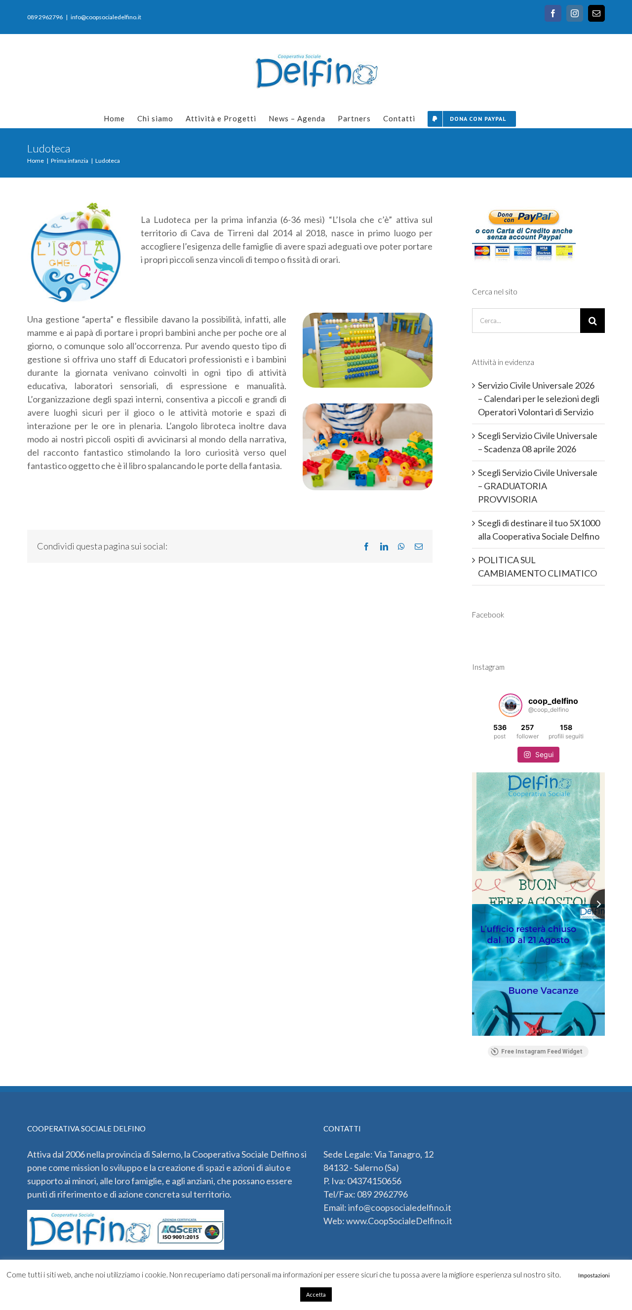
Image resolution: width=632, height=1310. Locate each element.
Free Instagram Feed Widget (542, 1051)
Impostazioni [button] (594, 1275)
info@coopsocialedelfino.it (106, 17)
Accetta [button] (316, 1294)
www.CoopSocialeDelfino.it (399, 1220)
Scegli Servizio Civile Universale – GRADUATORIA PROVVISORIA (537, 486)
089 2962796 (382, 1194)
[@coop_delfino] (510, 705)
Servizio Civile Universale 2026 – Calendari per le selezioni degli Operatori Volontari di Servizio (538, 398)
